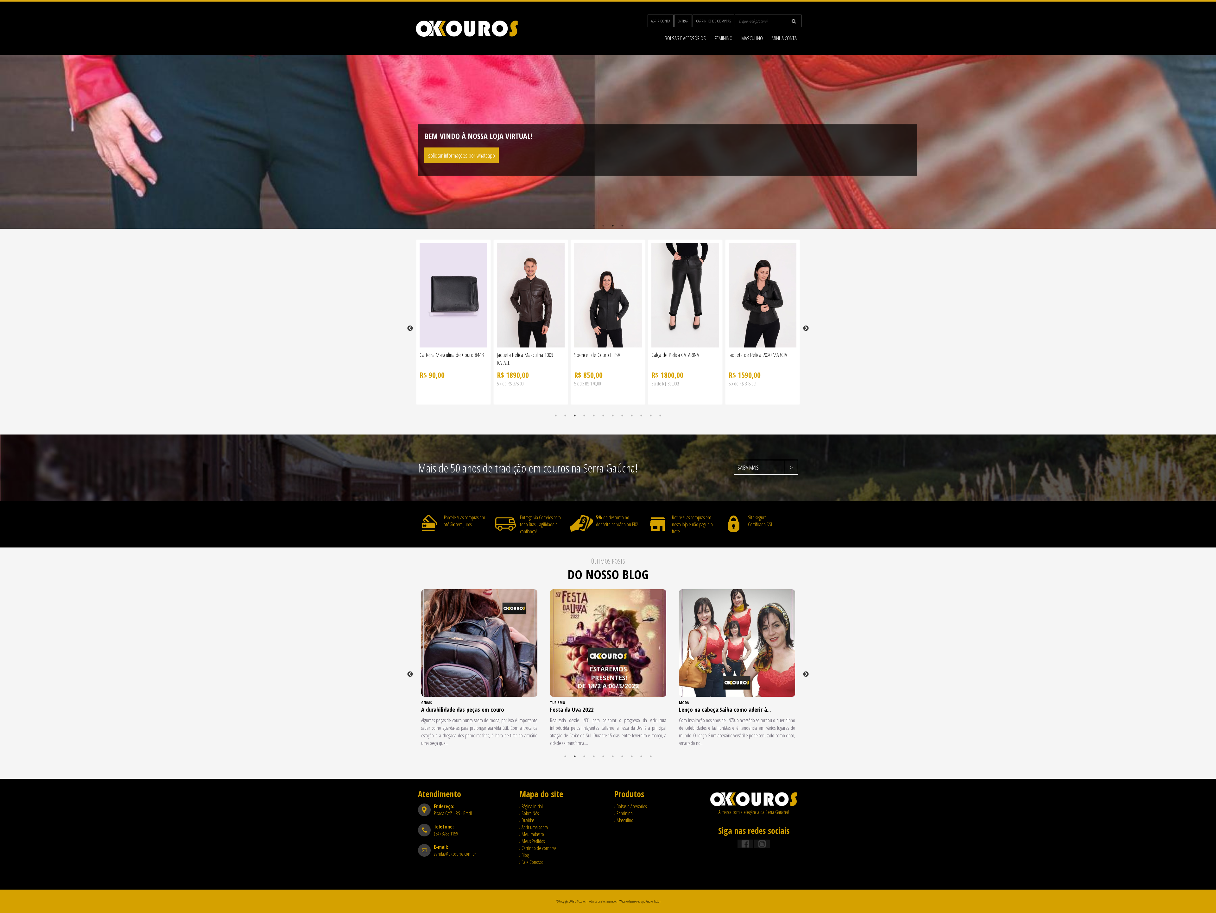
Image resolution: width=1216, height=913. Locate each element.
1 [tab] (594, 225)
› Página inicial (531, 806)
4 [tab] (622, 225)
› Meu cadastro (531, 834)
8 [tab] (622, 415)
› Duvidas (526, 820)
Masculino (752, 38)
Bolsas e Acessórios (685, 38)
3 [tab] (613, 225)
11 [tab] (651, 415)
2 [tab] (603, 225)
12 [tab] (660, 415)
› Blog (524, 855)
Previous (410, 328)
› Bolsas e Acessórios (630, 806)
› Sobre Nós (529, 813)
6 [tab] (603, 415)
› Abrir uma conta (533, 827)
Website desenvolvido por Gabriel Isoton (639, 901)
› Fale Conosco (531, 862)
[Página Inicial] (753, 805)
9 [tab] (632, 415)
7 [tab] (613, 415)
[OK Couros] (467, 35)
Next (806, 328)
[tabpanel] (608, 142)
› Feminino (623, 813)
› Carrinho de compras (537, 848)
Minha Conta (784, 38)
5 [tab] (594, 415)
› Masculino (623, 820)
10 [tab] (641, 415)
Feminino (723, 38)
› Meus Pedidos (532, 841)
